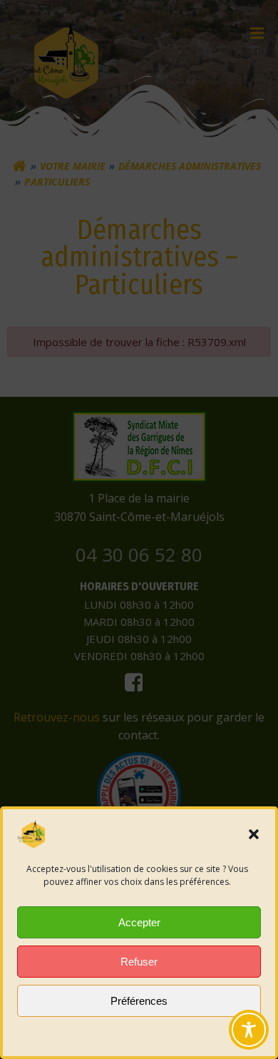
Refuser (139, 962)
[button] (254, 834)
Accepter (139, 922)
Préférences (139, 1001)
